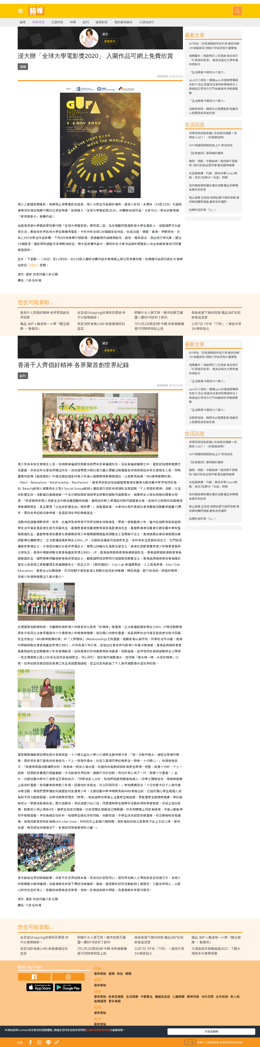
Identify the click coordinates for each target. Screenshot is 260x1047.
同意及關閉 (211, 1031)
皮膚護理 (100, 1001)
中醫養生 (146, 996)
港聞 (23, 66)
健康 (23, 22)
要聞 (111, 973)
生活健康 (132, 996)
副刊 (86, 22)
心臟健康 (178, 996)
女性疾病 (222, 996)
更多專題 (114, 1001)
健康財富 (102, 22)
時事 (73, 22)
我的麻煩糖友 (123, 22)
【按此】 (33, 265)
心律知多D (146, 22)
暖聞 (128, 973)
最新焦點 (100, 973)
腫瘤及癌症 (162, 996)
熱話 (120, 973)
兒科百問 (207, 996)
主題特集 (57, 22)
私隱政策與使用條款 (98, 1030)
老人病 (234, 996)
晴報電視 (38, 22)
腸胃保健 (193, 996)
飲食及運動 (116, 996)
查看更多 (110, 41)
